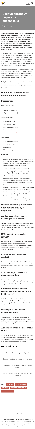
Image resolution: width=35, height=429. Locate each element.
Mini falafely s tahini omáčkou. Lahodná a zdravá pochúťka (18, 366)
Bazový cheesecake (21, 384)
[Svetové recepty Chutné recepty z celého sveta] (3, 3)
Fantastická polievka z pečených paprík (17, 353)
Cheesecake (5, 387)
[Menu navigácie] (28, 3)
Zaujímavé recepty (7, 26)
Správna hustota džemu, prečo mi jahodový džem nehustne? (17, 374)
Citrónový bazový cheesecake (18, 387)
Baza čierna (10, 384)
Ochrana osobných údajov (17, 414)
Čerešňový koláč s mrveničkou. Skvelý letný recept (17, 359)
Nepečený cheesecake (7, 391)
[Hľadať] (32, 3)
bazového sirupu (20, 132)
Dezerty (15, 26)
